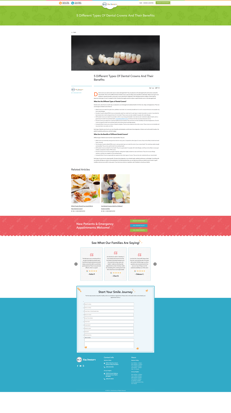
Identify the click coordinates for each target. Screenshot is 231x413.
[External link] (76, 264)
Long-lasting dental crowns (121, 118)
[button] (163, 3)
